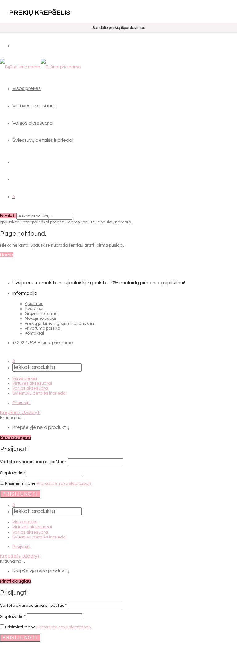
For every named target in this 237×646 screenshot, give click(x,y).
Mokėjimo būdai (40, 318)
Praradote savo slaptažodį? (64, 483)
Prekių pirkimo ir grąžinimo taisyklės (59, 323)
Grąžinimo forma (41, 313)
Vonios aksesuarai (32, 122)
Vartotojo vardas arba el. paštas (33, 462)
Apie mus (34, 304)
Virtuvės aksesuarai (34, 105)
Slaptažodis (13, 473)
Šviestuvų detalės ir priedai (42, 140)
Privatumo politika (42, 328)
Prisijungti (21, 403)
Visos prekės (26, 88)
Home (6, 254)
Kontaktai (34, 333)
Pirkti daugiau (15, 437)
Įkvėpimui (34, 308)
